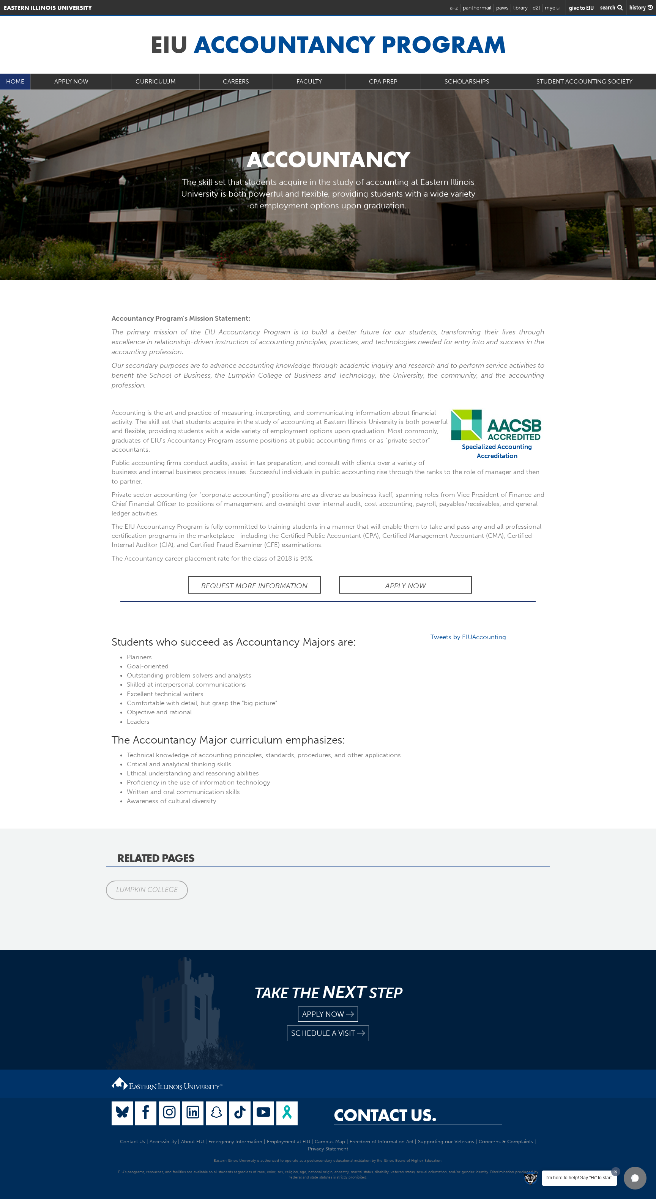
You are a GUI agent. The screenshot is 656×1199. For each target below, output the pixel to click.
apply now (323, 1014)
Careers (236, 81)
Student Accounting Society (584, 81)
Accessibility (163, 1141)
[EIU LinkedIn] (192, 1113)
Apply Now (71, 81)
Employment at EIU (288, 1141)
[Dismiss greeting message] (615, 1171)
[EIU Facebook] (145, 1113)
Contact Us (132, 1141)
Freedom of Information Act (381, 1141)
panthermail (477, 8)
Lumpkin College (147, 889)
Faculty (309, 81)
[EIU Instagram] (169, 1113)
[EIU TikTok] (240, 1113)
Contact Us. (385, 1115)
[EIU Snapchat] (216, 1113)
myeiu (552, 8)
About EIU (192, 1141)
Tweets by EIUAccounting (468, 637)
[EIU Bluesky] (122, 1113)
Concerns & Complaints (506, 1141)
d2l (536, 8)
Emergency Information (235, 1141)
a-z (454, 8)
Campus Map (330, 1141)
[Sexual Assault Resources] (287, 1113)
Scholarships (467, 81)
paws (502, 8)
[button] (635, 1178)
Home (15, 81)
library (520, 8)
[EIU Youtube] (263, 1113)
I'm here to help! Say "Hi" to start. (579, 1177)
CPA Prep (383, 81)
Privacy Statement (328, 1149)
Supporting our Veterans (446, 1141)
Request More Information (254, 585)
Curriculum (156, 81)
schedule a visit (323, 1033)
